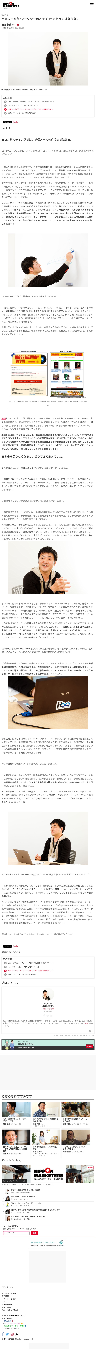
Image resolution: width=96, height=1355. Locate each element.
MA (10, 90)
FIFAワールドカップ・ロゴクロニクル (26, 1203)
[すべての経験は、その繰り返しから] (46, 1137)
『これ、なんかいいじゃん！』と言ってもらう (75, 1148)
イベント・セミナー (10, 1299)
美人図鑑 (5, 1296)
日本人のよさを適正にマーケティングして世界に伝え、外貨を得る (15, 1149)
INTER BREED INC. (11, 1339)
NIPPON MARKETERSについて (13, 1315)
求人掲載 (7, 1321)
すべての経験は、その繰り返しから (45, 1148)
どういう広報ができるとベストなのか (26, 1190)
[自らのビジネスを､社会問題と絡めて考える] (46, 1109)
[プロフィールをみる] (18, 25)
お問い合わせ (7, 1318)
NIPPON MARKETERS (13, 5)
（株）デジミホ (48, 1009)
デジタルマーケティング (22, 90)
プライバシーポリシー (10, 1328)
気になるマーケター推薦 (14, 1326)
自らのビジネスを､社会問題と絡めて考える (45, 1120)
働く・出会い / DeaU (10, 1310)
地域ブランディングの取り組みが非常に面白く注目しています (35, 1210)
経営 (6, 90)
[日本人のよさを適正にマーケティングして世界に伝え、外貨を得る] (16, 1137)
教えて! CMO (7, 1307)
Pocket (16, 122)
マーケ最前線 (7, 1304)
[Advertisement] (48, 1072)
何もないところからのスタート (23, 1197)
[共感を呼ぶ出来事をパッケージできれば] (76, 1109)
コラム (4, 1302)
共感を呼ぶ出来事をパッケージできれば (75, 1120)
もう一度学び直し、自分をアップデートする (15, 1120)
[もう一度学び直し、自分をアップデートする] (16, 1109)
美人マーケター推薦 (12, 1323)
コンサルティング (40, 90)
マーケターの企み (9, 1293)
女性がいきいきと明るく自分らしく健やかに (28, 1216)
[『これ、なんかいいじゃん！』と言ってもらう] (76, 1137)
